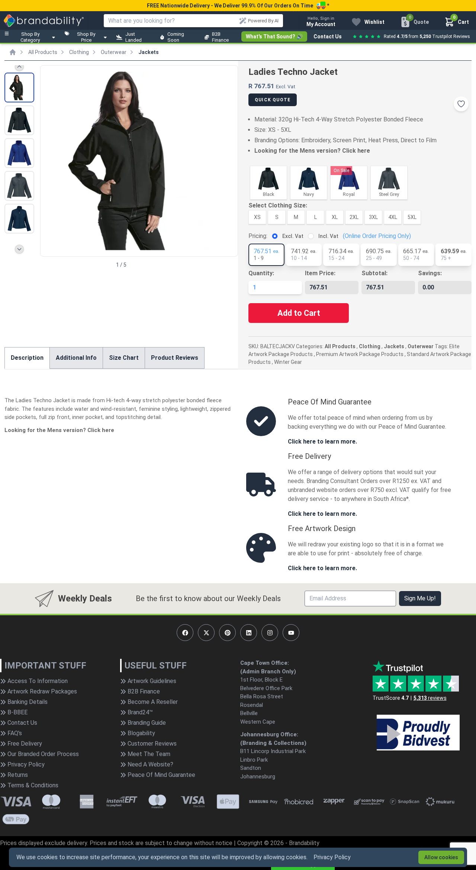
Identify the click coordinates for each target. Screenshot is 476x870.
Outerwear (113, 52)
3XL (373, 217)
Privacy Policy (332, 857)
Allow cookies (441, 857)
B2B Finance (220, 37)
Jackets (148, 52)
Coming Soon (175, 37)
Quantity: (261, 273)
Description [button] (27, 357)
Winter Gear (288, 362)
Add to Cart (298, 313)
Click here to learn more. (322, 441)
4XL (392, 217)
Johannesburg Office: (269, 734)
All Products (42, 52)
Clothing (79, 52)
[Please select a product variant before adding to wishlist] (461, 103)
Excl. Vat (292, 236)
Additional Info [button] (76, 357)
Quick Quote (272, 99)
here (363, 150)
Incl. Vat (328, 236)
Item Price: (320, 273)
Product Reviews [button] (174, 357)
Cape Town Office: (264, 663)
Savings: (430, 273)
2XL (354, 217)
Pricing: (257, 235)
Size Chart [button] (124, 357)
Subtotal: (374, 273)
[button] (229, 160)
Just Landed (133, 37)
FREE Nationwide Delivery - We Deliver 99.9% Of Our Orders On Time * (238, 6)
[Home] (12, 52)
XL (335, 217)
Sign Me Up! (420, 598)
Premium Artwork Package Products (359, 354)
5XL (412, 217)
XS (257, 217)
